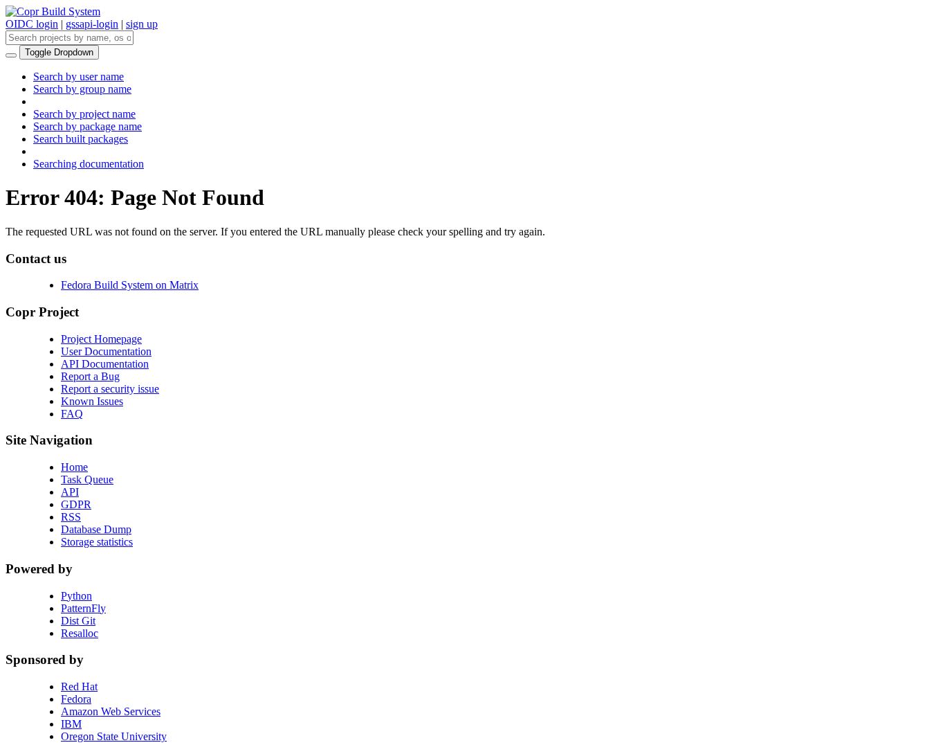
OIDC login (32, 24)
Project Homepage (101, 339)
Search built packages (80, 139)
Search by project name (84, 114)
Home (74, 467)
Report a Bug (90, 376)
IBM (71, 724)
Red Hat (79, 686)
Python (76, 596)
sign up (142, 24)
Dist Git (78, 621)
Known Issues (92, 401)
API (70, 492)
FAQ (72, 414)
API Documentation (105, 364)
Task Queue (87, 479)
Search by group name (82, 89)
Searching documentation (88, 164)
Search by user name (78, 76)
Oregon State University (114, 736)
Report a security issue (110, 389)
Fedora (76, 699)
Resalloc (79, 633)
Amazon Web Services (110, 711)
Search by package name (87, 126)
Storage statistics (97, 542)
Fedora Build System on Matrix (130, 285)
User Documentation (106, 351)
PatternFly (83, 608)
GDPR (76, 504)
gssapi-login (92, 24)
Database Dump (96, 529)
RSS (71, 517)
